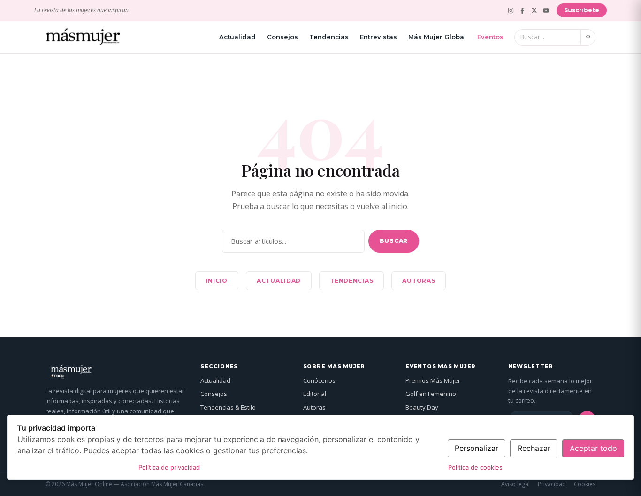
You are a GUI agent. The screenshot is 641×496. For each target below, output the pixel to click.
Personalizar (476, 448)
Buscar (394, 240)
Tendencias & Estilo (228, 407)
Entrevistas (378, 36)
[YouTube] (546, 11)
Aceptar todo (593, 448)
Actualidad (237, 36)
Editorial (314, 393)
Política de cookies (475, 467)
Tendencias (329, 36)
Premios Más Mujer (432, 380)
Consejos (282, 36)
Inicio (217, 280)
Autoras (418, 280)
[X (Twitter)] (534, 11)
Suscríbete (581, 10)
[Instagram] (511, 11)
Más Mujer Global (437, 36)
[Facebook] (522, 11)
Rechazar (534, 448)
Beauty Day (421, 407)
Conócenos (319, 380)
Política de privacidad (169, 467)
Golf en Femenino (430, 393)
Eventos (490, 36)
